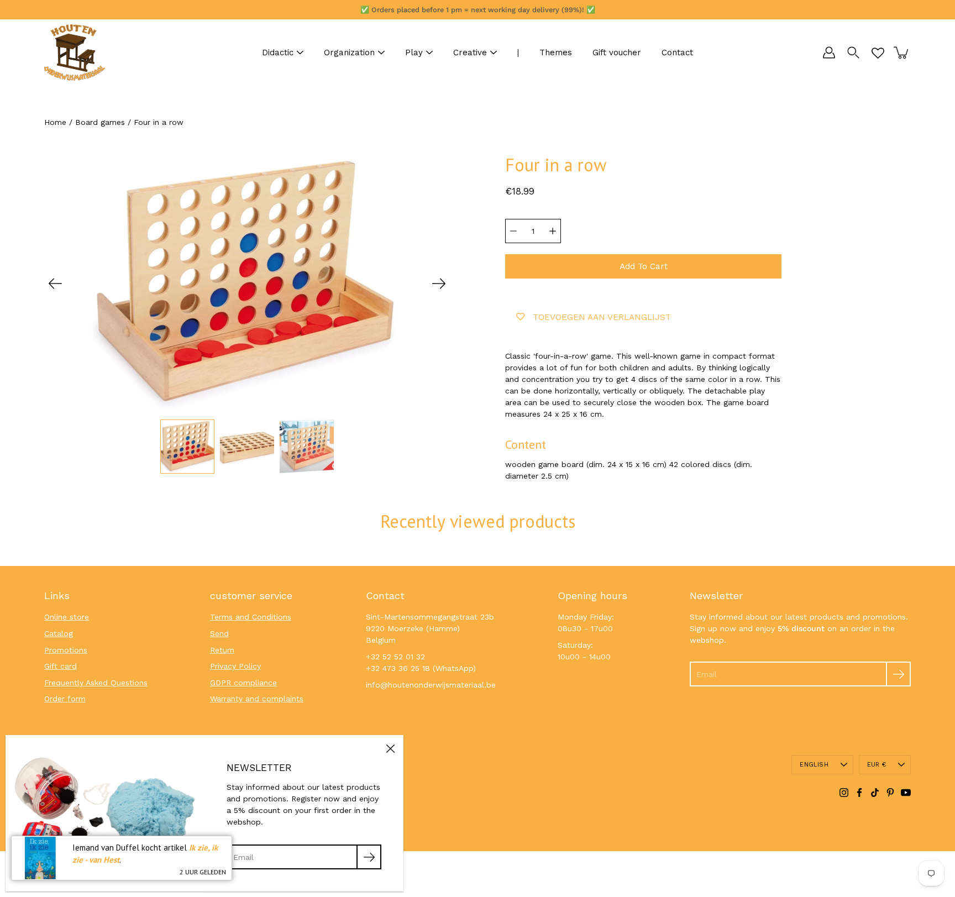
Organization (349, 52)
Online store (66, 616)
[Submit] (898, 674)
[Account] (829, 52)
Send (219, 633)
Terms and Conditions (250, 616)
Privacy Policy (235, 666)
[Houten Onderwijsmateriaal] (74, 52)
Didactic (277, 52)
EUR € (876, 764)
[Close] (390, 748)
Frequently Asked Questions (96, 682)
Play (414, 52)
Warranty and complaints (256, 698)
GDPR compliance (243, 682)
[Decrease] (513, 231)
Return (222, 650)
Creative (470, 52)
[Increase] (552, 231)
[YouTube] (906, 792)
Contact (677, 52)
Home (55, 122)
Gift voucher (616, 52)
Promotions (65, 650)
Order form (65, 698)
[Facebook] (859, 792)
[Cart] (902, 52)
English (814, 764)
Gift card (60, 666)
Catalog (58, 633)
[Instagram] (844, 792)
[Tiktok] (875, 792)
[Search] (853, 52)
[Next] (439, 283)
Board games (100, 122)
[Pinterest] (890, 792)
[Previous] (55, 283)
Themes (555, 52)
